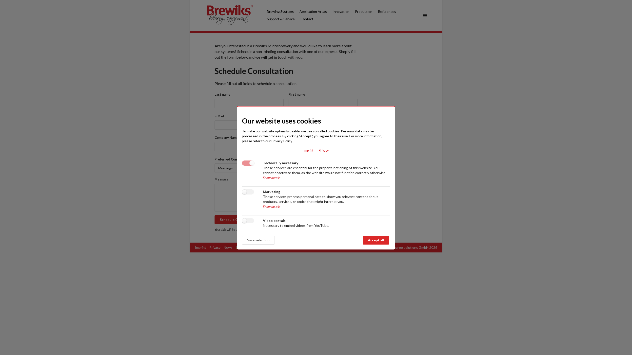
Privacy (324, 150)
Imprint (308, 150)
